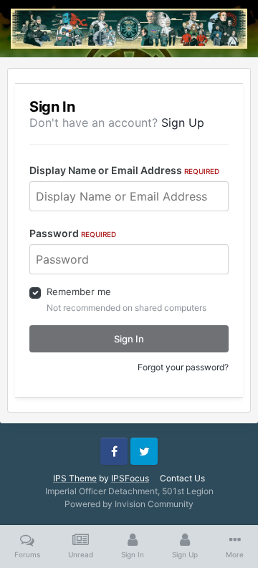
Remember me (79, 291)
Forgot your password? (183, 367)
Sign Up (182, 122)
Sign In (129, 339)
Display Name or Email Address (124, 170)
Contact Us (182, 478)
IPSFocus (130, 478)
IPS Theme (75, 478)
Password (72, 233)
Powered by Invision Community (129, 504)
